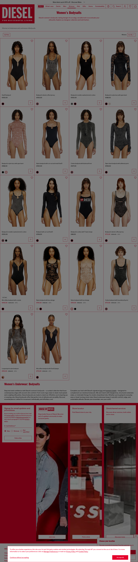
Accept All (120, 557)
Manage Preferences (51, 551)
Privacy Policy (70, 551)
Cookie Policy (83, 551)
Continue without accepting (19, 557)
